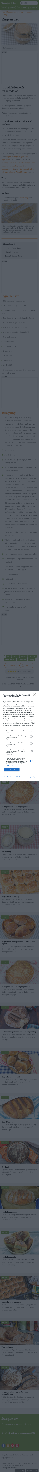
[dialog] (19, 736)
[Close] (35, 695)
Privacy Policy (30, 777)
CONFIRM (12, 769)
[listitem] (19, 731)
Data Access (19, 777)
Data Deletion (8, 777)
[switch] (31, 736)
